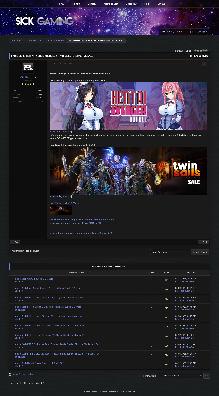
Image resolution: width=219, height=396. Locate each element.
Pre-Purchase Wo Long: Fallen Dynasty (71, 219)
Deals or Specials (55, 40)
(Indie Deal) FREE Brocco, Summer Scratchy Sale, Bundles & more (49, 297)
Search (91, 3)
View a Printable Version (23, 374)
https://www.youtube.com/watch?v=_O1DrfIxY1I (75, 223)
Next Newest (32, 250)
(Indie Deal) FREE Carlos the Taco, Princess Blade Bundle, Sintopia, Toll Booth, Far (57, 344)
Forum (76, 3)
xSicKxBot (26, 77)
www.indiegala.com (60, 131)
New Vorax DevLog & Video (64, 203)
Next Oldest (18, 250)
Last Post (179, 281)
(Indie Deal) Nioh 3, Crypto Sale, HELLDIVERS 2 (39, 363)
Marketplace (35, 40)
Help (147, 3)
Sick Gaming (17, 40)
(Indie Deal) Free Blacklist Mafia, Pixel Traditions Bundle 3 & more (48, 288)
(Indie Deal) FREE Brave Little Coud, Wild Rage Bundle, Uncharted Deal (51, 325)
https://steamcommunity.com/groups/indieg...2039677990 (81, 233)
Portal (60, 3)
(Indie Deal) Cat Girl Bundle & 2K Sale (34, 278)
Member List (110, 3)
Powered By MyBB (91, 391)
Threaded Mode (199, 56)
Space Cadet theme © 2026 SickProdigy (118, 391)
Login (190, 31)
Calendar (130, 3)
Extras (161, 3)
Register (203, 31)
